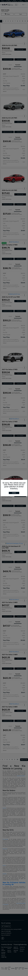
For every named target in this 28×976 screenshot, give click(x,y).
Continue (14, 492)
